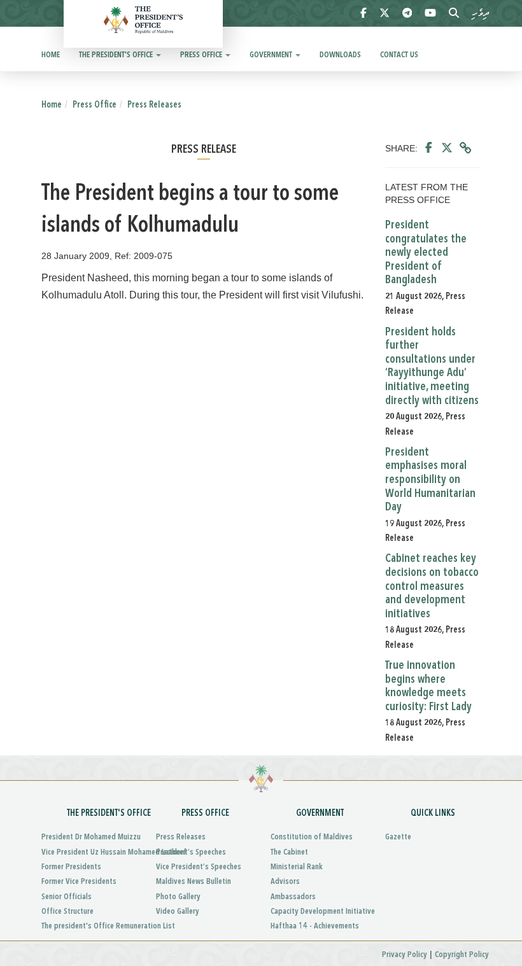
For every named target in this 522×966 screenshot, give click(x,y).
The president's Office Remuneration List (89, 926)
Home (50, 55)
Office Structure (67, 911)
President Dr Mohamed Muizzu (89, 837)
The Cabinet (289, 852)
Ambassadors (293, 897)
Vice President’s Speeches (198, 867)
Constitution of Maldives (312, 837)
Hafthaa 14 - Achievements (315, 926)
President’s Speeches (191, 852)
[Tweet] (447, 148)
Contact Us (399, 55)
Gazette (398, 837)
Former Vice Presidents (78, 882)
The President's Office (117, 55)
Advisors (285, 882)
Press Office (202, 55)
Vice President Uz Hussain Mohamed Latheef (89, 852)
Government (272, 55)
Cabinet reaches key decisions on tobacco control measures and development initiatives (432, 586)
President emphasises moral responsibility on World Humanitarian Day (430, 480)
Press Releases (154, 105)
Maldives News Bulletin (193, 882)
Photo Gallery (178, 897)
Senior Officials (66, 897)
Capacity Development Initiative (318, 911)
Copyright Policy (462, 955)
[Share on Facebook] (429, 148)
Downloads (340, 55)
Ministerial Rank (297, 867)
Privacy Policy (404, 955)
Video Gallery (177, 911)
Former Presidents (71, 867)
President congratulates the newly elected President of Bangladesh (426, 253)
